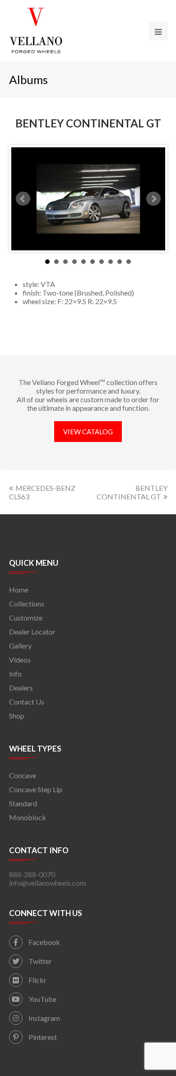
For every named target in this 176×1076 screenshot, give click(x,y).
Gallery (20, 645)
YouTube (41, 999)
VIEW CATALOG (88, 432)
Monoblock (27, 817)
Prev (23, 199)
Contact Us (26, 701)
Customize (25, 617)
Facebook (43, 942)
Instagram (43, 1018)
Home (18, 589)
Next (153, 199)
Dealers (21, 687)
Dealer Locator (32, 631)
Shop (16, 715)
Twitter (39, 961)
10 (128, 261)
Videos (20, 659)
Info (15, 673)
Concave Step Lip (35, 789)
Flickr (36, 980)
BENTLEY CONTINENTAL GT (132, 492)
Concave (22, 775)
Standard (23, 803)
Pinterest (42, 1037)
